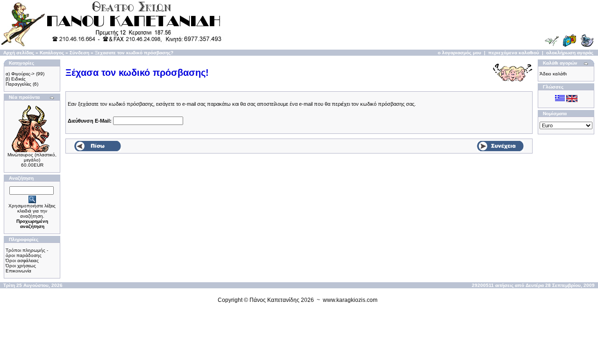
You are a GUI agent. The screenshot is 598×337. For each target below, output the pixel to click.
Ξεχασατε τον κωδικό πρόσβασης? (134, 52)
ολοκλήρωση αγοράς (569, 52)
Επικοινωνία (18, 270)
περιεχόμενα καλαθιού (513, 52)
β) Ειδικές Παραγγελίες (18, 81)
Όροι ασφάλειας (22, 260)
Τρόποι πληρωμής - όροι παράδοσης (27, 253)
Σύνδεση (79, 52)
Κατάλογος (52, 52)
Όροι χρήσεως (21, 265)
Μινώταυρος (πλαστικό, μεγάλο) (32, 157)
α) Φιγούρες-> (20, 73)
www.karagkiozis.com (350, 300)
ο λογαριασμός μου (459, 52)
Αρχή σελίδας (18, 52)
